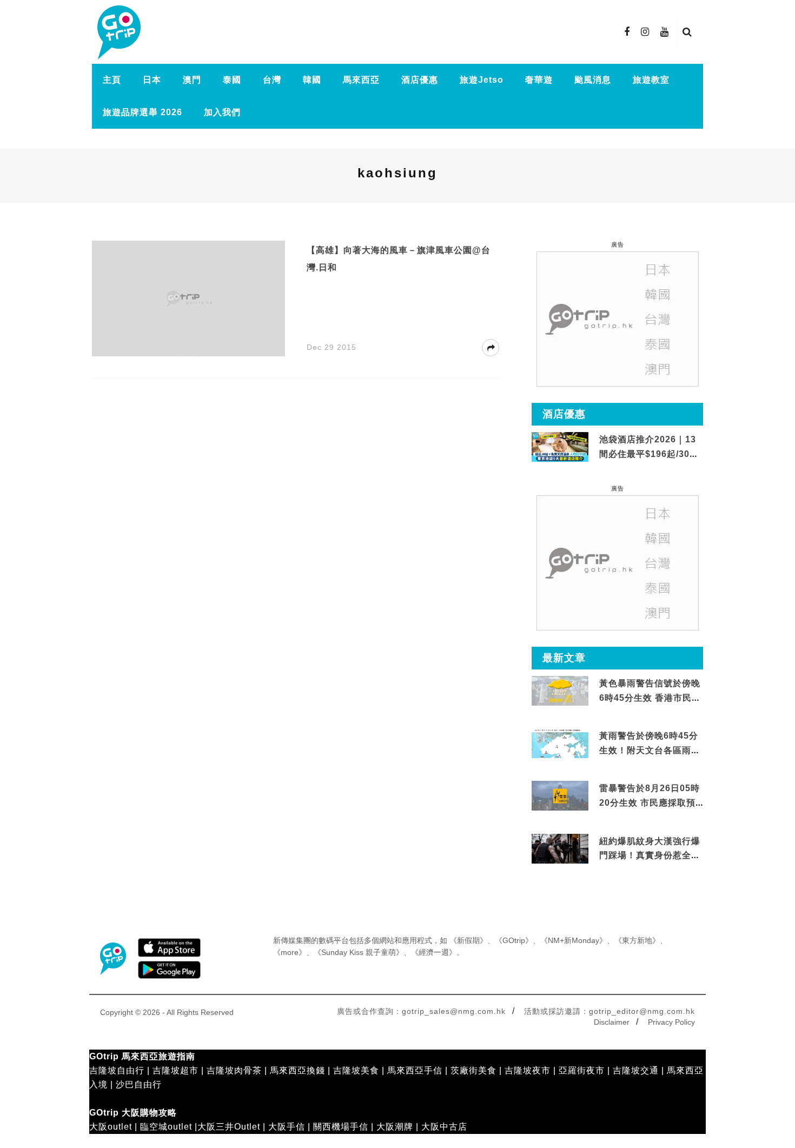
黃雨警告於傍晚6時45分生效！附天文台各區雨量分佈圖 (649, 750)
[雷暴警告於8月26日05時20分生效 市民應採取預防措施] (560, 795)
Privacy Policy (671, 1022)
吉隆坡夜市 (528, 1070)
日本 (152, 79)
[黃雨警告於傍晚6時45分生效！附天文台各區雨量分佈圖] (560, 756)
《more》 (289, 952)
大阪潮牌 (394, 1126)
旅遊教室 (651, 79)
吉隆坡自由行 (116, 1070)
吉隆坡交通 (636, 1070)
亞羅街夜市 (582, 1070)
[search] (687, 32)
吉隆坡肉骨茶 (234, 1070)
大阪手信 (286, 1126)
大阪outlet (110, 1126)
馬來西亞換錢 (297, 1070)
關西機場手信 (340, 1126)
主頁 (112, 79)
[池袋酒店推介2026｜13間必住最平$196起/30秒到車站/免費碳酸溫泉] (560, 446)
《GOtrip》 (514, 940)
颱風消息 (592, 79)
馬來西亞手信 (414, 1070)
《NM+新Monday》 (573, 940)
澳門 (192, 79)
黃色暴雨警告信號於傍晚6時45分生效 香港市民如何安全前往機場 (650, 697)
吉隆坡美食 (356, 1070)
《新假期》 (468, 940)
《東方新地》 (637, 940)
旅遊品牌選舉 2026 (142, 112)
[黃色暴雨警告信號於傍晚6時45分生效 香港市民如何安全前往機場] (560, 690)
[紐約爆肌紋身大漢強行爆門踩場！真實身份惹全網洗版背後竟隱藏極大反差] (560, 848)
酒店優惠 (419, 79)
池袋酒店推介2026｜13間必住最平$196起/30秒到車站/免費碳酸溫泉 (649, 454)
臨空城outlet (166, 1126)
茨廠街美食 (473, 1070)
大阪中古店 (444, 1126)
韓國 (312, 79)
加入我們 (222, 112)
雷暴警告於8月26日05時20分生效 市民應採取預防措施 (649, 802)
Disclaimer (612, 1022)
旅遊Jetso (482, 79)
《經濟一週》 (433, 952)
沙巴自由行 (139, 1084)
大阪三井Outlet (228, 1126)
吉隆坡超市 (175, 1070)
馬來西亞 (361, 79)
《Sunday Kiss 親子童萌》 (358, 952)
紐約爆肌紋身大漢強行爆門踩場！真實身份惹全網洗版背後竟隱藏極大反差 (649, 855)
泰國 (232, 79)
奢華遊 (539, 79)
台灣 (272, 79)
